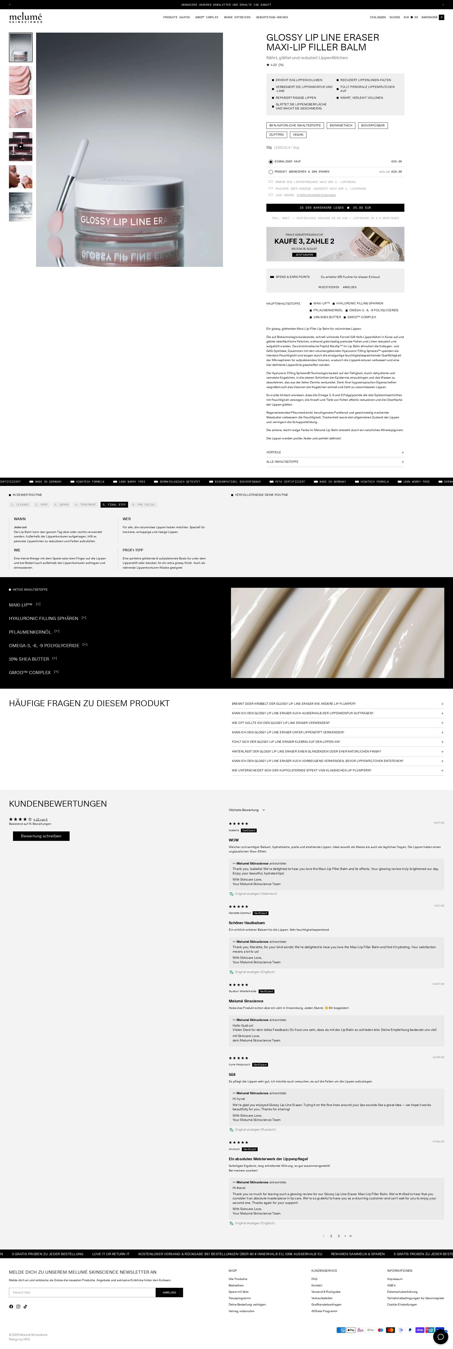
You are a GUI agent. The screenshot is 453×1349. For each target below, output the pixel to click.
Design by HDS (19, 1339)
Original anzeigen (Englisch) (255, 972)
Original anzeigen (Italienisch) (256, 893)
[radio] (271, 161)
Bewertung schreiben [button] (41, 836)
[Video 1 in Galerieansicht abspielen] (21, 146)
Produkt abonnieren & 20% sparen (303, 171)
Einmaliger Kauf (288, 161)
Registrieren (329, 287)
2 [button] (331, 1236)
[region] (226, 4)
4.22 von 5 (41, 819)
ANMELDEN (169, 1292)
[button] (345, 1236)
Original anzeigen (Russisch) (255, 1129)
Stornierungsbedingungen (316, 195)
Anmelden (350, 287)
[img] (238, 823)
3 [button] (339, 1236)
